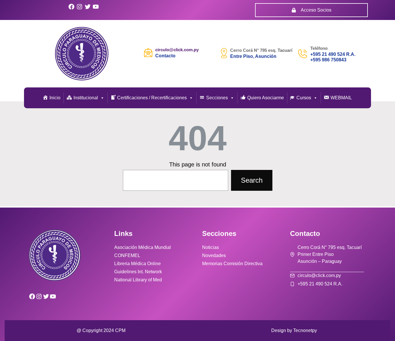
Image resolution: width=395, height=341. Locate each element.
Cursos (303, 97)
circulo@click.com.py (177, 49)
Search (252, 180)
